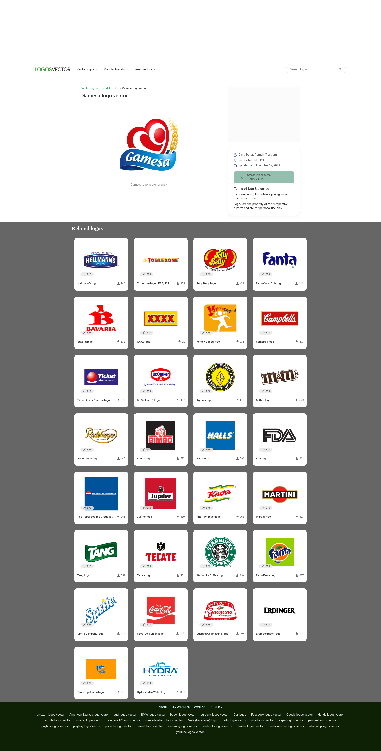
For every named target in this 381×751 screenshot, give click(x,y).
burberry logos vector (215, 714)
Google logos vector (299, 714)
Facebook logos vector (266, 714)
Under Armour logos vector (286, 726)
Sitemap (217, 707)
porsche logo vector (118, 726)
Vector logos (85, 69)
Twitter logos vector (250, 726)
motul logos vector (234, 720)
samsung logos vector (182, 726)
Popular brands (114, 69)
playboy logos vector (54, 726)
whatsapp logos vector (324, 726)
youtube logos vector (190, 732)
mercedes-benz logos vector (164, 720)
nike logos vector (262, 720)
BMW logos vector (153, 714)
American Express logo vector (89, 714)
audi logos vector (125, 714)
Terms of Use (247, 198)
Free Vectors (143, 69)
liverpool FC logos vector (124, 720)
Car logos (240, 714)
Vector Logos (89, 88)
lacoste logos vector (57, 720)
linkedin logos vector (89, 720)
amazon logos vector (50, 714)
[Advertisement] (190, 32)
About (163, 707)
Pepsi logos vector (291, 720)
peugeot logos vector (322, 720)
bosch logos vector (183, 714)
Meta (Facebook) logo (202, 720)
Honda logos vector (331, 714)
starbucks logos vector (217, 726)
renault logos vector (150, 726)
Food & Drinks (110, 88)
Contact (200, 707)
